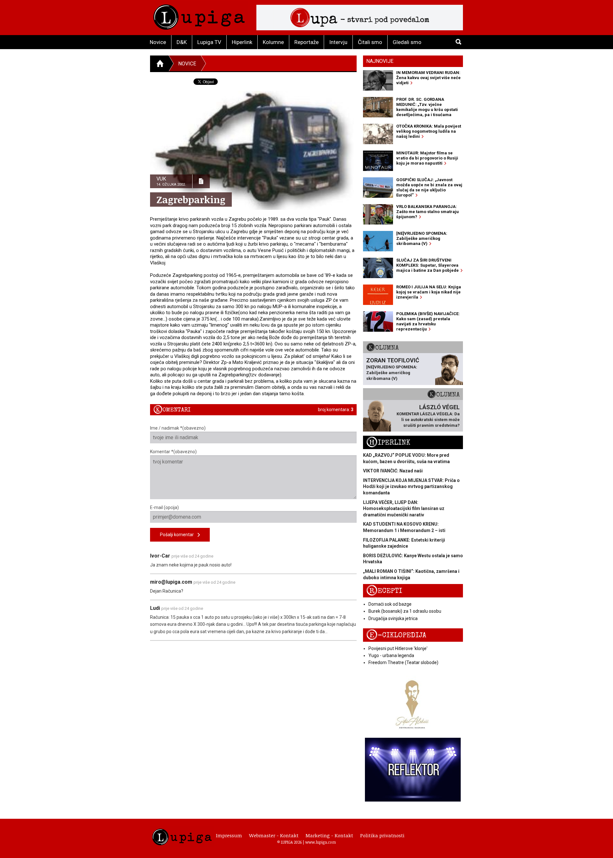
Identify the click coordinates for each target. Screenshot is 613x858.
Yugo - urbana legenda (391, 655)
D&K (182, 42)
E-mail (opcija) (164, 507)
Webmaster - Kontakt (274, 835)
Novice (158, 42)
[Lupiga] (199, 15)
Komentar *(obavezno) (173, 451)
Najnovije (379, 61)
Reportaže (306, 42)
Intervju (338, 42)
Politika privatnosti (382, 835)
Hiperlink (242, 42)
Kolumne (273, 42)
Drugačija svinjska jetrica (393, 618)
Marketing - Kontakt (329, 835)
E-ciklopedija (396, 635)
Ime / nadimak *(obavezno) (178, 428)
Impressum (229, 835)
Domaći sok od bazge (390, 604)
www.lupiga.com (320, 842)
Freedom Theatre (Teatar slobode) (403, 662)
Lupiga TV (209, 42)
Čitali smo (370, 42)
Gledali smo (407, 42)
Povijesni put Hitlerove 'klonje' (398, 648)
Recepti (384, 591)
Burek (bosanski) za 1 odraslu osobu (404, 611)
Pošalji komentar (179, 534)
